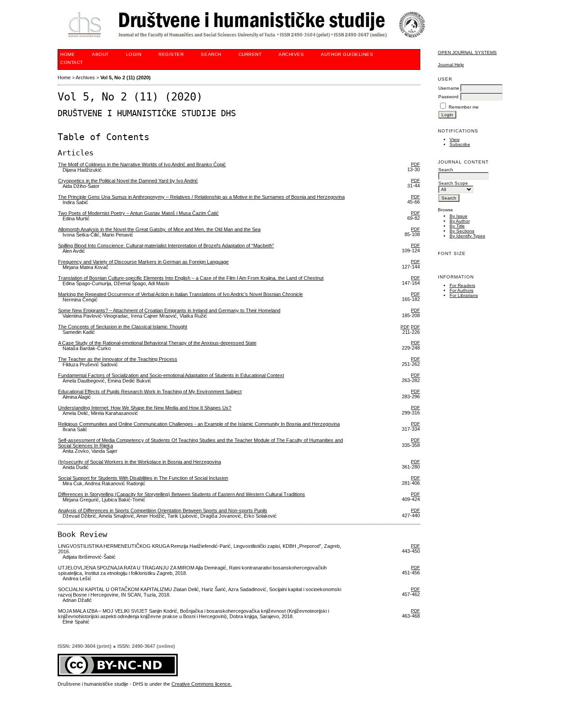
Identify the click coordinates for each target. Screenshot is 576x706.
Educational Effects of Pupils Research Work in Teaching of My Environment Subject (150, 391)
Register (171, 54)
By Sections (462, 230)
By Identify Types (467, 235)
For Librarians (464, 295)
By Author (460, 221)
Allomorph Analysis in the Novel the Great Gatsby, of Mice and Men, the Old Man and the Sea (159, 229)
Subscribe (460, 144)
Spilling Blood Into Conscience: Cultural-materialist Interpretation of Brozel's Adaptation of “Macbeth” (166, 245)
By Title (457, 225)
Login (134, 54)
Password (448, 96)
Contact (71, 62)
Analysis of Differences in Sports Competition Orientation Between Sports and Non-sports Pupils (162, 510)
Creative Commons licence (200, 684)
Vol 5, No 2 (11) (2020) (125, 77)
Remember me (464, 107)
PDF (415, 164)
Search (211, 54)
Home (67, 54)
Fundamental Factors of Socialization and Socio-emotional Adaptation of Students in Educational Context (171, 375)
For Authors (461, 290)
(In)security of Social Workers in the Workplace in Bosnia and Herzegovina (139, 462)
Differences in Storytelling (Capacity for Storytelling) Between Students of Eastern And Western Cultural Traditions (181, 494)
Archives (291, 54)
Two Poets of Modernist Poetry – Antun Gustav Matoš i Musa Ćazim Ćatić (138, 213)
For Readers (462, 285)
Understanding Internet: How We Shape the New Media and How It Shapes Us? (144, 407)
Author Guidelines (347, 54)
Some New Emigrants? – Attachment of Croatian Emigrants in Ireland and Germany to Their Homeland (169, 310)
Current (250, 54)
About (100, 54)
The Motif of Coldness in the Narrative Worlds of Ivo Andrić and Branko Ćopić (142, 164)
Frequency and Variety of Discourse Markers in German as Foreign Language (143, 261)
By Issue (459, 216)
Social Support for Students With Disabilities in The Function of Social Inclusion (143, 478)
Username (448, 88)
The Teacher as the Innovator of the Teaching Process (117, 359)
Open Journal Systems (467, 52)
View (454, 139)
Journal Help (451, 64)
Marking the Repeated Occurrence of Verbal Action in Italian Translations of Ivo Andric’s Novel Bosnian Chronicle (180, 294)
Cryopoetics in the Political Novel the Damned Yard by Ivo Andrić (128, 180)
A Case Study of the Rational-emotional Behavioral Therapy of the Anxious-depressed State (157, 343)
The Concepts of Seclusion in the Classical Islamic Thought (122, 326)
